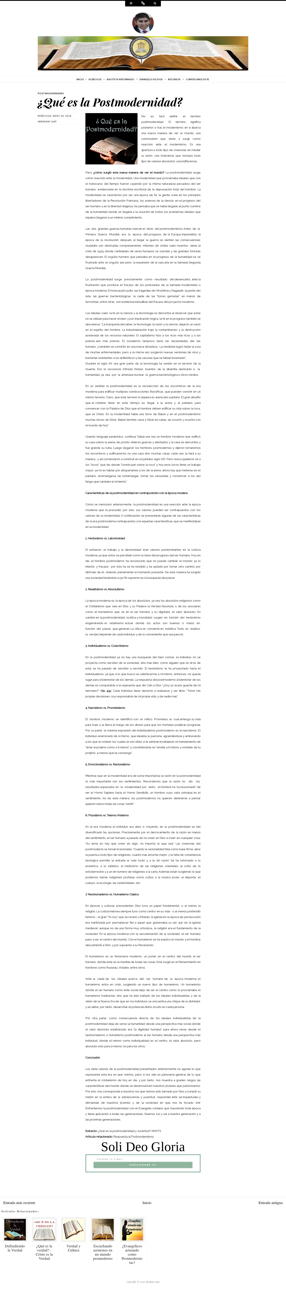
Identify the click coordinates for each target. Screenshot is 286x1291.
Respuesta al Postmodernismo (133, 1136)
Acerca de (95, 79)
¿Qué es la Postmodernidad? (110, 101)
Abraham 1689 (47, 121)
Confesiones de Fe (197, 79)
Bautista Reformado (120, 79)
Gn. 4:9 (106, 690)
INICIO (80, 79)
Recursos (174, 79)
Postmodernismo (51, 93)
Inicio (147, 1202)
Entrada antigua (271, 1202)
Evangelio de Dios (151, 79)
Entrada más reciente (19, 1202)
